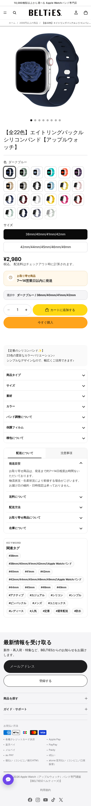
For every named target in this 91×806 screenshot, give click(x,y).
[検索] (14, 13)
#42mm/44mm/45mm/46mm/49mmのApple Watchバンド (45, 579)
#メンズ (37, 603)
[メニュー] (5, 13)
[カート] (86, 13)
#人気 (33, 611)
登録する (45, 681)
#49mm (61, 587)
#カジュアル (37, 595)
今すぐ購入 (45, 322)
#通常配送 (62, 611)
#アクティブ (16, 595)
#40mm (14, 571)
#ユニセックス (57, 603)
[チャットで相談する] (8, 779)
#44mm (14, 587)
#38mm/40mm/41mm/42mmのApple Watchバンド (40, 563)
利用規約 (45, 790)
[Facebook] (30, 799)
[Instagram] (37, 799)
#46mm (46, 587)
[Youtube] (45, 799)
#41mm (29, 571)
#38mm (13, 555)
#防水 (77, 611)
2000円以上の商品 (28, 22)
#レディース (16, 611)
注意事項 (66, 453)
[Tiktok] (53, 799)
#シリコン (57, 595)
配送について (24, 453)
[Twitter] (61, 799)
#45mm (30, 587)
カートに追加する (62, 310)
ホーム (12, 22)
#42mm (45, 571)
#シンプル (75, 595)
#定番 (46, 611)
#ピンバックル (17, 603)
